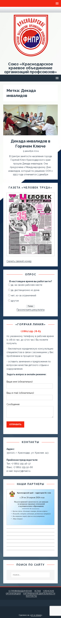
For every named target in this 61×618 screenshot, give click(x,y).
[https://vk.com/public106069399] (11, 10)
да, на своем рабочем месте (26, 285)
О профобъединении (20, 591)
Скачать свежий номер (19, 261)
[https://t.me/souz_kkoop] (5, 10)
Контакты (31, 596)
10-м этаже (36, 615)
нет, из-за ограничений (23, 295)
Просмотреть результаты (31, 309)
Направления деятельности (39, 593)
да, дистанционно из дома (25, 290)
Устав (37, 591)
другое (15, 300)
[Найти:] (30, 575)
